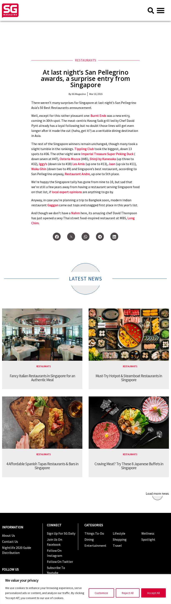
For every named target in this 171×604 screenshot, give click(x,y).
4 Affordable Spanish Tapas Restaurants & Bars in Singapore (42, 465)
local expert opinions (67, 192)
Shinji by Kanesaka (103, 159)
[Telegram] (100, 237)
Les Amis (78, 164)
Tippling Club (84, 149)
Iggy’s (43, 164)
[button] (160, 10)
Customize (101, 593)
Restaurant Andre (77, 174)
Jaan (111, 164)
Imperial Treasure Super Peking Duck (107, 154)
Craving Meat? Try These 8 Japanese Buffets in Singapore (128, 465)
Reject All (127, 593)
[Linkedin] (114, 237)
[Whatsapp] (85, 237)
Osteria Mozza (70, 159)
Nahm (75, 213)
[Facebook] (57, 237)
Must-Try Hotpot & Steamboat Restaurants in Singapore (129, 377)
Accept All (153, 593)
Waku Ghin (38, 169)
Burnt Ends (98, 115)
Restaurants (85, 60)
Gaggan (52, 205)
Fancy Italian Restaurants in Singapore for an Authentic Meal (42, 377)
